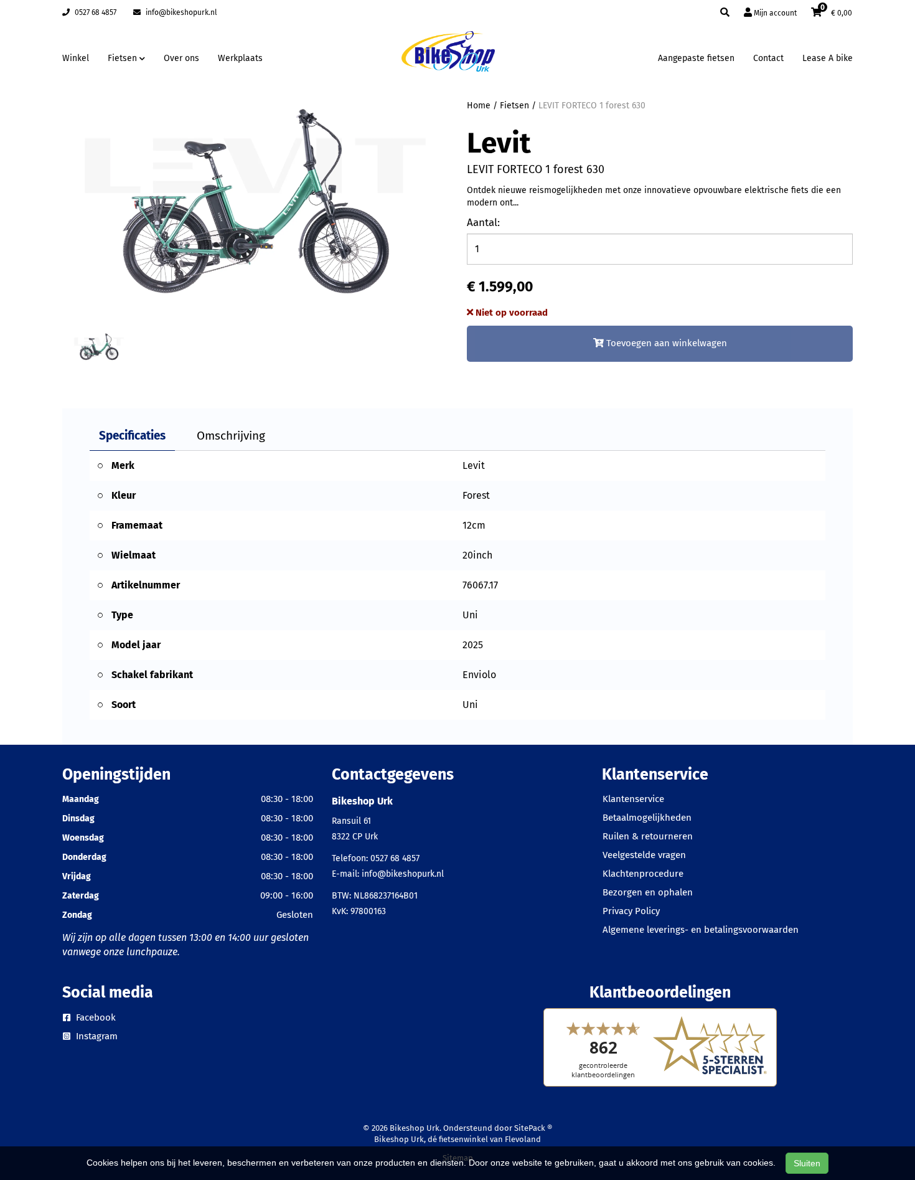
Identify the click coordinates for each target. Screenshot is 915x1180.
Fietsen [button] (123, 58)
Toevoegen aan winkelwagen (665, 343)
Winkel (75, 58)
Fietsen (514, 105)
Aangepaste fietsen (696, 58)
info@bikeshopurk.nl (180, 12)
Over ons (181, 58)
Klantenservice (633, 799)
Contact (768, 58)
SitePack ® (533, 1128)
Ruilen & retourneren (648, 836)
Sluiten (807, 1163)
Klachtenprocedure (643, 873)
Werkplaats (240, 58)
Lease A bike (827, 58)
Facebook (94, 1017)
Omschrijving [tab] (231, 435)
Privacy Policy (631, 911)
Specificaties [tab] (132, 435)
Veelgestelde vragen (644, 855)
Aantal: (483, 222)
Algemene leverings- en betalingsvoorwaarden (701, 929)
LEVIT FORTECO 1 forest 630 (591, 105)
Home (478, 105)
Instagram (95, 1036)
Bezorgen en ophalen (648, 892)
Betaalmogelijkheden (647, 817)
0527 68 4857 (94, 12)
